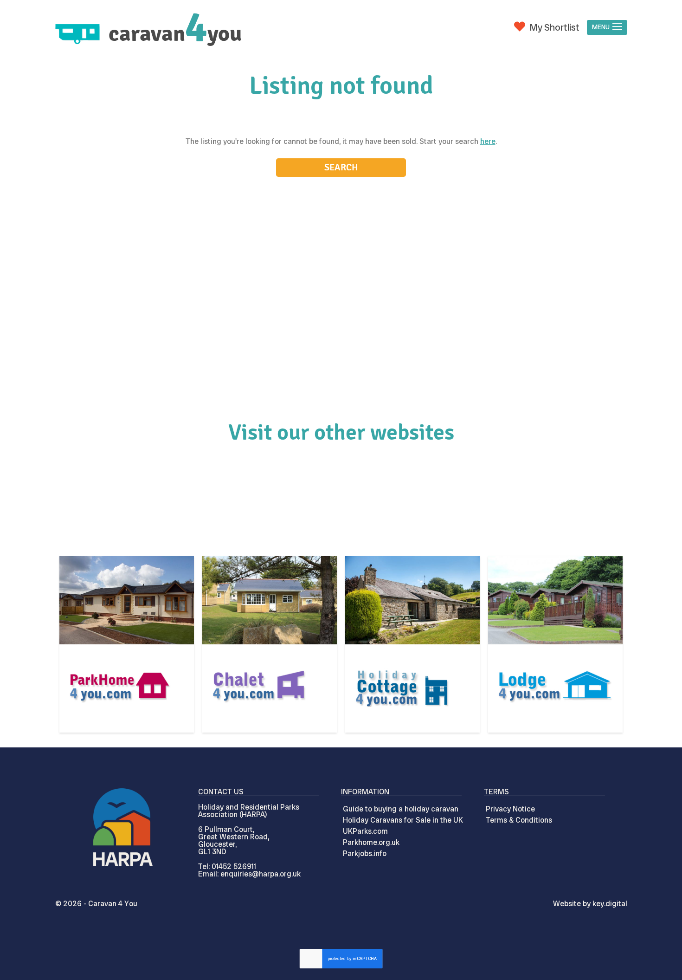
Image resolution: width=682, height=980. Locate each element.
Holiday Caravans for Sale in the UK (403, 820)
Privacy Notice (510, 809)
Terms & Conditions (519, 820)
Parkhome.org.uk (371, 842)
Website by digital (590, 904)
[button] (607, 27)
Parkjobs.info (364, 853)
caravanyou (175, 33)
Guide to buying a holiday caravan (400, 809)
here (487, 141)
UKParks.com (365, 831)
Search (341, 167)
